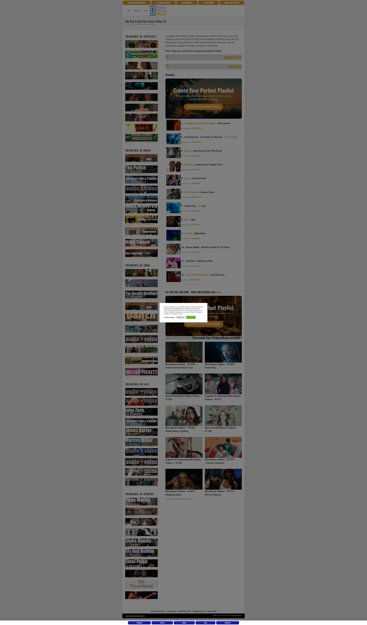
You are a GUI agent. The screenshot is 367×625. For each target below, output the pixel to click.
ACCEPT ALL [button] (191, 317)
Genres (184, 623)
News (205, 623)
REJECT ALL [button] (180, 317)
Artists (162, 623)
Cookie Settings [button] (169, 317)
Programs (139, 623)
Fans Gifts (228, 623)
